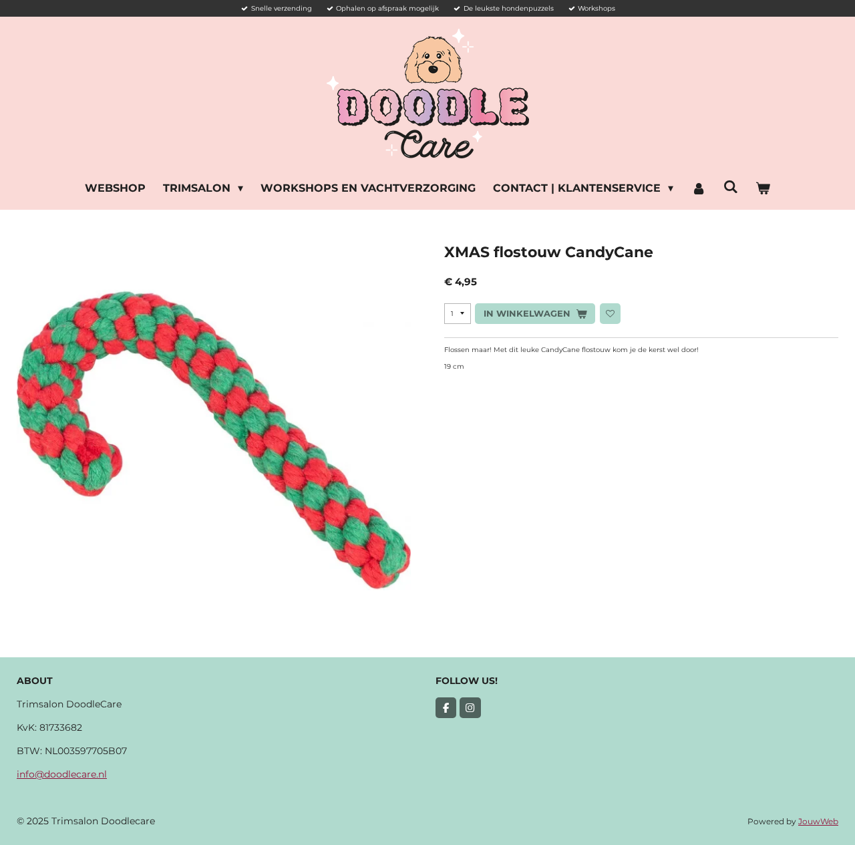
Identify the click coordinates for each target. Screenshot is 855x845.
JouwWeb (818, 821)
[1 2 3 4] (457, 313)
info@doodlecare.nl (62, 774)
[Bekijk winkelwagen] (763, 188)
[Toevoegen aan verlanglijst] (610, 313)
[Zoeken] (731, 186)
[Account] (698, 188)
